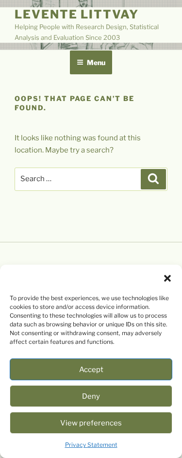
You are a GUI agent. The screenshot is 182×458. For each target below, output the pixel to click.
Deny (91, 396)
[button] (167, 278)
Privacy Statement (91, 444)
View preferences (91, 423)
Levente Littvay (77, 14)
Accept (91, 369)
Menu (96, 62)
